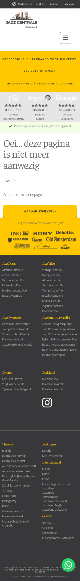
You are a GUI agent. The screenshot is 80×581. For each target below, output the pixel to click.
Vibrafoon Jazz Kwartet (16, 334)
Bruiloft (6, 451)
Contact (47, 516)
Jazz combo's (50, 497)
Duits (45, 474)
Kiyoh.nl (40, 118)
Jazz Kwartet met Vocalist (17, 344)
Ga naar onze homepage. (22, 194)
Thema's (7, 444)
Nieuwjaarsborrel (12, 516)
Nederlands (25, 4)
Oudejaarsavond (12, 511)
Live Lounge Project (53, 355)
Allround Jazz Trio (52, 280)
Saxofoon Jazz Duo (13, 280)
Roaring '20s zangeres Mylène (59, 350)
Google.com (66, 118)
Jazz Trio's (48, 263)
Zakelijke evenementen (16, 485)
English (40, 4)
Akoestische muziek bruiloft (19, 466)
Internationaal (51, 462)
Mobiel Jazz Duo (11, 285)
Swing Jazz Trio (51, 275)
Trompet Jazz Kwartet (15, 329)
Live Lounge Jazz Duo (14, 290)
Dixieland (48, 372)
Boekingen (49, 444)
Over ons (47, 528)
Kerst (5, 506)
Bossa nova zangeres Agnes (59, 344)
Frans (45, 479)
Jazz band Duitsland (54, 510)
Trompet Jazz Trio (52, 290)
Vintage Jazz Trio (52, 270)
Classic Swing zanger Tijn (57, 324)
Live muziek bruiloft (13, 461)
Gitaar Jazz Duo (11, 275)
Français (69, 4)
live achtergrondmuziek (56, 484)
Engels (46, 469)
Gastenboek (49, 533)
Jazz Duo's (9, 263)
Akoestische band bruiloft (17, 471)
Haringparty (9, 501)
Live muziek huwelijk (14, 456)
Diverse (7, 372)
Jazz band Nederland (54, 501)
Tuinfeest (7, 491)
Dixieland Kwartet (12, 339)
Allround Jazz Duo (12, 270)
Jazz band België (51, 505)
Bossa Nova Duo (12, 296)
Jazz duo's (48, 488)
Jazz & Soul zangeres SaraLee (59, 334)
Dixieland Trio (50, 311)
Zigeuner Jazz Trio (52, 306)
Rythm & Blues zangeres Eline (59, 339)
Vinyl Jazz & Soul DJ (13, 384)
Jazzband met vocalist (56, 317)
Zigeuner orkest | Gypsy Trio (18, 389)
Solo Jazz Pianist (12, 379)
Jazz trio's (48, 493)
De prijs (46, 451)
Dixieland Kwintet (52, 389)
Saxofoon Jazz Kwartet (16, 324)
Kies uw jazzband (52, 456)
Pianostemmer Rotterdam (58, 538)
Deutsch (54, 4)
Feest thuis (9, 496)
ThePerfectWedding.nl (13, 118)
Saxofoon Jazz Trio (53, 285)
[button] (65, 38)
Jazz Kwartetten (12, 317)
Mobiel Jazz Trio (51, 301)
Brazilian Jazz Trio (52, 296)
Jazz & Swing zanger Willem (58, 329)
